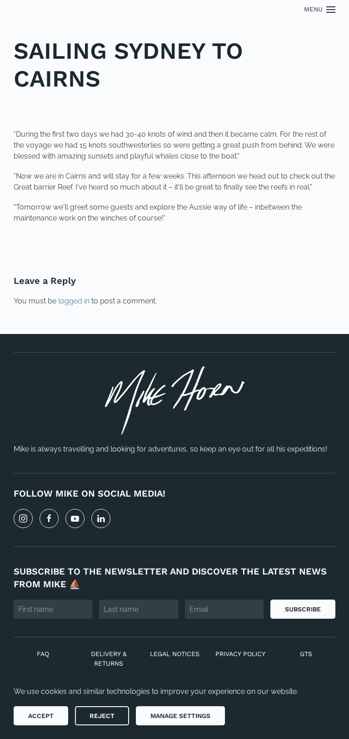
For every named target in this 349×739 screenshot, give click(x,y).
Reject (102, 715)
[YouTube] (75, 518)
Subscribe (303, 609)
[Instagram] (23, 518)
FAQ (43, 653)
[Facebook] (49, 518)
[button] (320, 9)
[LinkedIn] (100, 518)
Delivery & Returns (109, 658)
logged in (74, 301)
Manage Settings (180, 715)
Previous (43, 249)
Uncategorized (76, 105)
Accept (41, 715)
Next (314, 249)
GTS (306, 653)
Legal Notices (174, 653)
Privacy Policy (240, 653)
